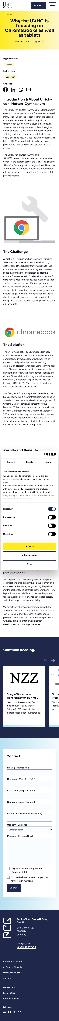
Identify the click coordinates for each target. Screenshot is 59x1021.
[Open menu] (52, 5)
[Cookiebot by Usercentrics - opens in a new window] (44, 454)
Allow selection (29, 555)
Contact (38, 5)
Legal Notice (9, 993)
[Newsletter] (19, 1012)
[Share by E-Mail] (28, 89)
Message (11, 836)
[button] (45, 660)
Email (10, 767)
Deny (29, 564)
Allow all (29, 546)
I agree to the (26, 868)
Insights (8, 14)
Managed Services (11, 972)
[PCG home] (8, 5)
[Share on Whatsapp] (21, 89)
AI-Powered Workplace (13, 967)
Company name (15, 802)
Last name (12, 790)
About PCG (8, 978)
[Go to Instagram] (14, 1012)
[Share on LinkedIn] (13, 89)
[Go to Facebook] (9, 1012)
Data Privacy (9, 987)
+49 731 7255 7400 (26, 947)
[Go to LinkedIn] (4, 1012)
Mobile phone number (18, 813)
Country (11, 825)
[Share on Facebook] (5, 89)
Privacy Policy (34, 868)
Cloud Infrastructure (12, 961)
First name (12, 779)
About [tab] (48, 462)
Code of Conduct (11, 998)
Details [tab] (29, 462)
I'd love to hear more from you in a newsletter (30, 879)
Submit (13, 888)
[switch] (52, 517)
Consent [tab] (10, 462)
